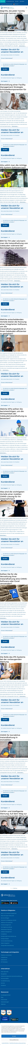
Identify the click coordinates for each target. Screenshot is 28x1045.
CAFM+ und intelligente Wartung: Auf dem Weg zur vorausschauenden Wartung (14, 813)
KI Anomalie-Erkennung (6, 940)
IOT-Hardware (4, 962)
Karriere (3, 983)
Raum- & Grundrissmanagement (8, 913)
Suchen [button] (3, 1)
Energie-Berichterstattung (7, 945)
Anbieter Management (6, 931)
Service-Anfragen (5, 918)
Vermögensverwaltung (6, 927)
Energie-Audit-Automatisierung (8, 936)
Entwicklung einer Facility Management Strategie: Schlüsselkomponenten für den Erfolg (13, 88)
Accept (14, 1036)
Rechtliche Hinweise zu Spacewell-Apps (17, 1043)
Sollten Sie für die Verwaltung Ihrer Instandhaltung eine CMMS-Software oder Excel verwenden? (13, 579)
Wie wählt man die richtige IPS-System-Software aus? (13, 166)
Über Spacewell (4, 971)
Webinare (3, 1004)
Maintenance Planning (6, 929)
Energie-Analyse (5, 938)
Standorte (3, 985)
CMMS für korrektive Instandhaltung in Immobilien (10, 737)
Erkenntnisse (4, 999)
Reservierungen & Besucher (7, 915)
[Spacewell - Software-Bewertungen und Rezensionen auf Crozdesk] (5, 1020)
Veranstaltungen (5, 1002)
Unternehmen (5, 968)
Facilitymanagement (6, 924)
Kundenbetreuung (10, 1)
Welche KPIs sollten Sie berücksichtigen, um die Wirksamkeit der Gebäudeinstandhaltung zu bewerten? (13, 414)
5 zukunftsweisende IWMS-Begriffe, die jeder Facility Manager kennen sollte (13, 10)
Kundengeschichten (5, 995)
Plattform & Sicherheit (6, 955)
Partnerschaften (5, 978)
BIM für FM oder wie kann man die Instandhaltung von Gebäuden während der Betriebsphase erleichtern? (14, 244)
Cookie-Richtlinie (5, 1043)
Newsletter (22, 1)
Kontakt (16, 1)
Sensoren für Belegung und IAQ (8, 920)
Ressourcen (4, 992)
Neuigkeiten (4, 974)
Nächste (15, 888)
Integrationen (4, 957)
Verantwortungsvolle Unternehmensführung (11, 976)
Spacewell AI (4, 959)
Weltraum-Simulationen (6, 922)
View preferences (14, 1039)
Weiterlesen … (22, 45)
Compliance (4, 934)
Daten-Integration (5, 943)
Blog (2, 997)
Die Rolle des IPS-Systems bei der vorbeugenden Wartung (12, 659)
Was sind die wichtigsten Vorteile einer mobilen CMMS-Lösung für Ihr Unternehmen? (12, 495)
